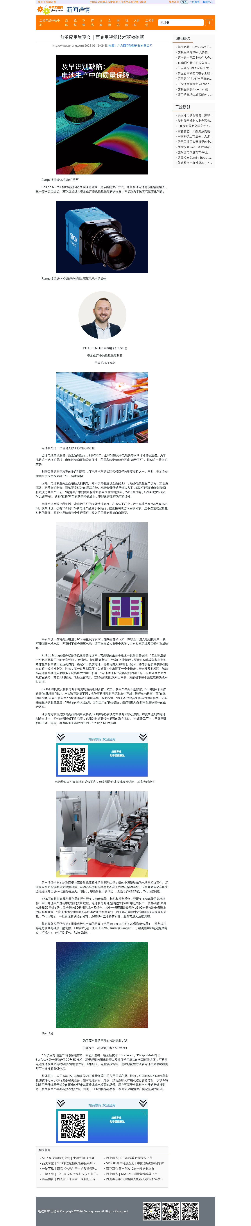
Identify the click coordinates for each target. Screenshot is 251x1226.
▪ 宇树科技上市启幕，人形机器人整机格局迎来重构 (194, 136)
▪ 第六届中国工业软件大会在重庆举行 (194, 57)
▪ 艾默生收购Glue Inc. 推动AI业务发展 (194, 89)
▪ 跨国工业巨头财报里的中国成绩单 (194, 142)
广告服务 (194, 2)
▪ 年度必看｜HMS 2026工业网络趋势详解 (194, 47)
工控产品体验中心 (50, 22)
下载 (83, 22)
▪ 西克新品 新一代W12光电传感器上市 (129, 1168)
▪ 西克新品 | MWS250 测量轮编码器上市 (130, 1174)
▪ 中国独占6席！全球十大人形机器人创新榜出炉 (194, 68)
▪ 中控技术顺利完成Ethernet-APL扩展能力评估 (194, 84)
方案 (101, 22)
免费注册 (174, 2)
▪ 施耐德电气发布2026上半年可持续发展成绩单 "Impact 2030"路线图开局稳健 (194, 152)
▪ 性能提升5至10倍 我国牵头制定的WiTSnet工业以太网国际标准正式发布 (194, 147)
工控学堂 (149, 22)
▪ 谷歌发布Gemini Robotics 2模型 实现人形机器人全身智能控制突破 (194, 158)
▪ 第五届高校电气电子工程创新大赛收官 (194, 73)
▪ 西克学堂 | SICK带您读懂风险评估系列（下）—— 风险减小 (71, 1163)
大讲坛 (137, 22)
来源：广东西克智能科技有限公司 (130, 46)
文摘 (109, 22)
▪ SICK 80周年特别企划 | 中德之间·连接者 (67, 1158)
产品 (92, 22)
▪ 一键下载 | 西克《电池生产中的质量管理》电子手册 (71, 1168)
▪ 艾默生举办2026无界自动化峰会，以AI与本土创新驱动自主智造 (194, 52)
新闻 (66, 22)
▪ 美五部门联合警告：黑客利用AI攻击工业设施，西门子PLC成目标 (194, 115)
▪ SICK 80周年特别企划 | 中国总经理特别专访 (134, 1163)
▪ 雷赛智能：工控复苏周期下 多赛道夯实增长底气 (194, 131)
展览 (118, 22)
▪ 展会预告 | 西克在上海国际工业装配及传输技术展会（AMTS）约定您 (71, 1179)
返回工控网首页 (47, 2)
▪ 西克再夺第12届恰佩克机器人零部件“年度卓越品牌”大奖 (135, 1179)
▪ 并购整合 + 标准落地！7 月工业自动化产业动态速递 (194, 163)
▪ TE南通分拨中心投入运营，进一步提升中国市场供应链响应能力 (194, 63)
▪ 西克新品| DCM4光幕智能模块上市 (128, 1158)
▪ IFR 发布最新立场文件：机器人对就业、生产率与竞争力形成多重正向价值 (194, 126)
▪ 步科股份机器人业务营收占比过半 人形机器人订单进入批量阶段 (194, 120)
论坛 (75, 22)
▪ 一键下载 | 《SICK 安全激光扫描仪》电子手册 (71, 1174)
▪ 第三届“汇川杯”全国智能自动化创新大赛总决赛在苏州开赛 (194, 79)
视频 (126, 22)
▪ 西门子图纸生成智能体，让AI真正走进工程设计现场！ (194, 94)
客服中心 (208, 2)
